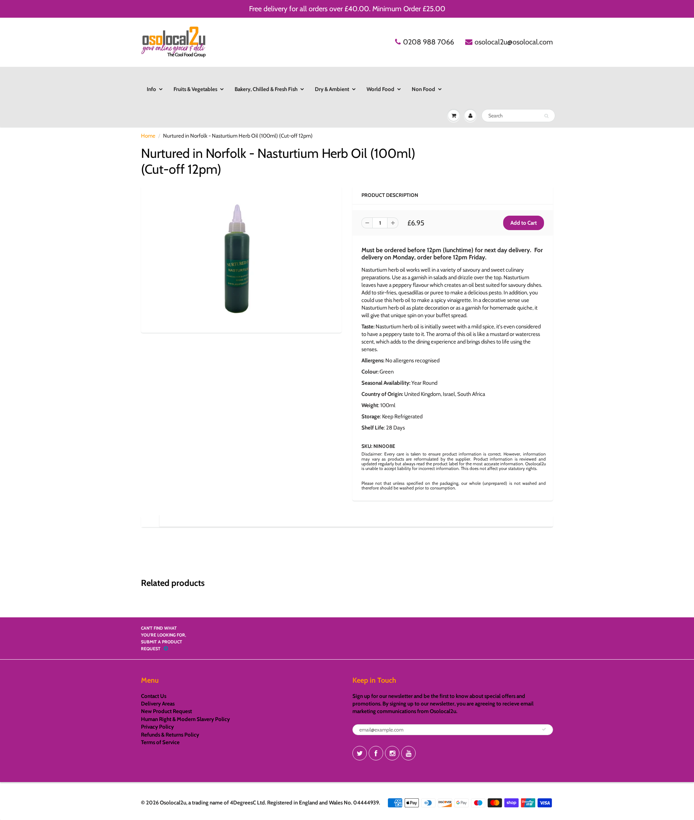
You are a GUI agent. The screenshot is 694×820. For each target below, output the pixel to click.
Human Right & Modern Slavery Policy (185, 719)
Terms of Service (160, 742)
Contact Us (153, 696)
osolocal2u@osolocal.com (514, 42)
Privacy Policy (157, 727)
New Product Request (166, 711)
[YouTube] (408, 753)
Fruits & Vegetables (195, 89)
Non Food (423, 89)
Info (151, 89)
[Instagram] (392, 753)
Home (148, 136)
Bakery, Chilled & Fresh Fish (266, 89)
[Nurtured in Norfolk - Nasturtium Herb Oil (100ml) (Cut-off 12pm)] (241, 258)
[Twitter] (359, 753)
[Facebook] (376, 753)
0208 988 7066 (428, 42)
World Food (380, 89)
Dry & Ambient (332, 89)
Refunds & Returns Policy (170, 734)
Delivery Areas (158, 703)
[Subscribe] (544, 729)
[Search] (546, 116)
